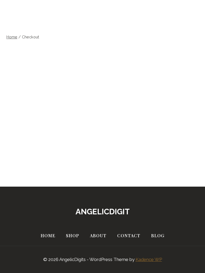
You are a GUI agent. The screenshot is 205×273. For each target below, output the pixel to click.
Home (48, 235)
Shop (72, 235)
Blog (157, 235)
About (98, 235)
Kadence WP (149, 259)
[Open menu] (190, 18)
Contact (128, 235)
